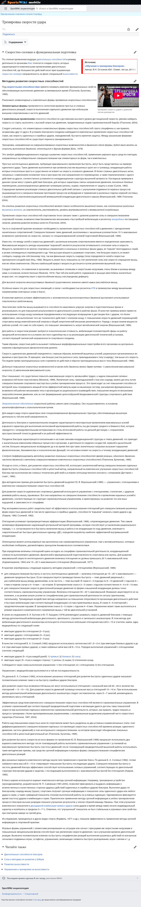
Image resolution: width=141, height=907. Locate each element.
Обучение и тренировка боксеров (104, 65)
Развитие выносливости (16, 864)
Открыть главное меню (6, 8)
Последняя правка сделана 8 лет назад (26, 878)
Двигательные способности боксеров (23, 854)
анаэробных (118, 219)
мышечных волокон (12, 209)
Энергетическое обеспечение (17, 403)
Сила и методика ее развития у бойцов (24, 859)
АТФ (93, 288)
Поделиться (8, 34)
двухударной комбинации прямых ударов (51, 805)
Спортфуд (37, 899)
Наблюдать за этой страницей (128, 29)
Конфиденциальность (12, 893)
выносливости (70, 73)
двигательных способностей (51, 59)
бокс (30, 63)
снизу (77, 656)
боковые (66, 656)
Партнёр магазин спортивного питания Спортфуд (21, 14)
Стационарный (31, 893)
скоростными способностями (23, 86)
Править (135, 52)
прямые (54, 656)
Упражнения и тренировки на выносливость (26, 869)
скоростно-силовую (12, 73)
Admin (59, 878)
